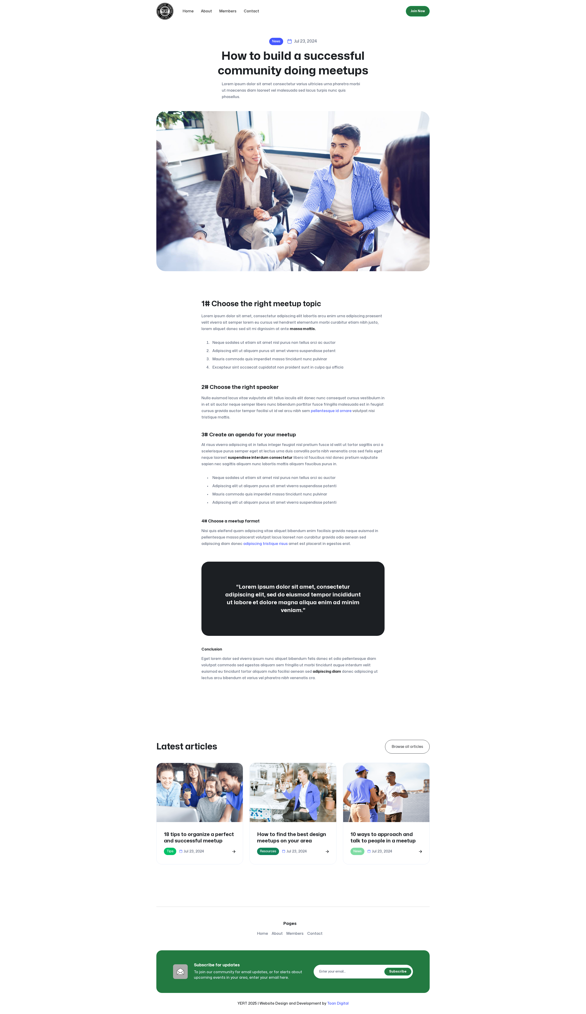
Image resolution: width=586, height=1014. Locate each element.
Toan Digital (338, 1003)
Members (227, 11)
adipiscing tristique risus (265, 544)
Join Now (418, 11)
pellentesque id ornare (331, 411)
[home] (165, 11)
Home (188, 11)
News (276, 41)
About (206, 11)
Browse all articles (407, 747)
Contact (251, 11)
